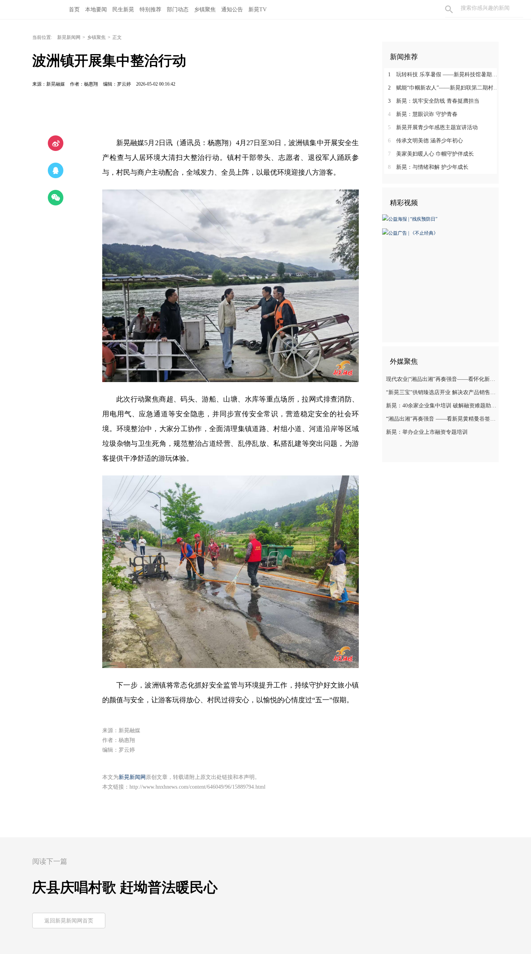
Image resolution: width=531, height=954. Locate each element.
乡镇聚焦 (96, 37)
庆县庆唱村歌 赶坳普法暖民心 (125, 887)
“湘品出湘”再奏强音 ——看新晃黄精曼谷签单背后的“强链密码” (441, 419)
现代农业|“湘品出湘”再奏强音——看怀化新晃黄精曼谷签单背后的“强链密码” (441, 379)
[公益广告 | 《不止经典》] (410, 232)
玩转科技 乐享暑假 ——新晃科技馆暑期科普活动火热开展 (443, 74)
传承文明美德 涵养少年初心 (425, 141)
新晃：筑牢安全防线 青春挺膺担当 (433, 101)
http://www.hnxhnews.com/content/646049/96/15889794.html (197, 787)
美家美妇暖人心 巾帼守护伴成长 (431, 154)
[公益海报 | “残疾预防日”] (409, 218)
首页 (74, 9)
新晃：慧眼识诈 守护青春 (423, 114)
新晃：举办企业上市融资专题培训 (427, 432)
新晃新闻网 (68, 37)
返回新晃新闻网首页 (68, 921)
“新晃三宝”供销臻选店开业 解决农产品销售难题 (441, 392)
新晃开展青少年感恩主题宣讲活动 (433, 127)
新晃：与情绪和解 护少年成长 (428, 167)
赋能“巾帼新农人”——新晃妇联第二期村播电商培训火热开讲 (443, 88)
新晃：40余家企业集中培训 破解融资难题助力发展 (441, 406)
